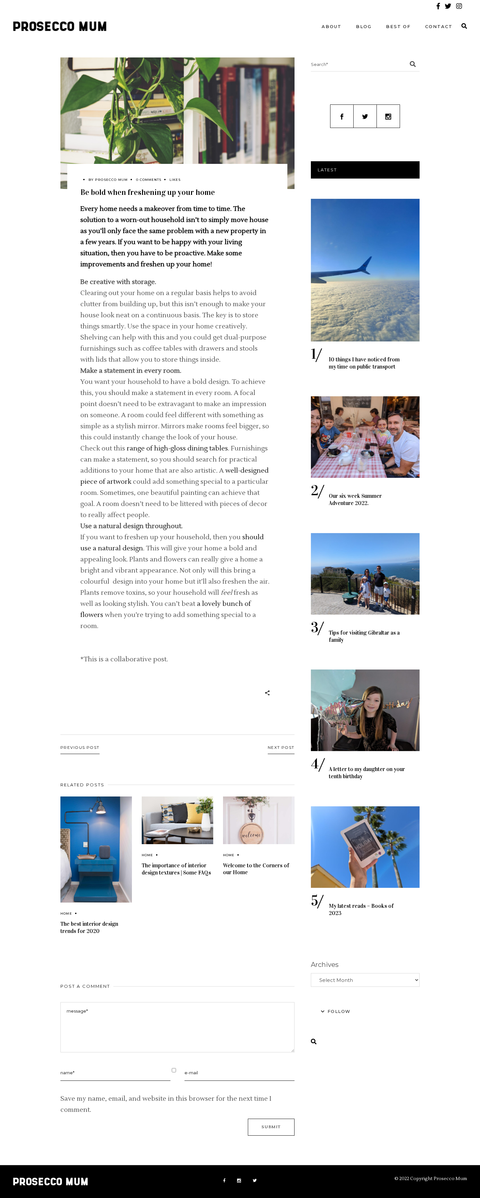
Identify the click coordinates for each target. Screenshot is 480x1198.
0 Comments (148, 180)
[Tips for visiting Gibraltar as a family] (365, 574)
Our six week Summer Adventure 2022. (355, 500)
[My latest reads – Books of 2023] (365, 847)
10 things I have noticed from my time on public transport (364, 363)
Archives (325, 965)
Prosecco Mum (111, 180)
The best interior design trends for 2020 (89, 928)
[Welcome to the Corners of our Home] (259, 820)
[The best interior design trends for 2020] (96, 849)
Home (66, 913)
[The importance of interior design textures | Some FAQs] (177, 820)
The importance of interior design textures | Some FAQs (176, 869)
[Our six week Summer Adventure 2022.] (365, 437)
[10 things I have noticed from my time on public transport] (365, 270)
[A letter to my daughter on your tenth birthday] (365, 710)
